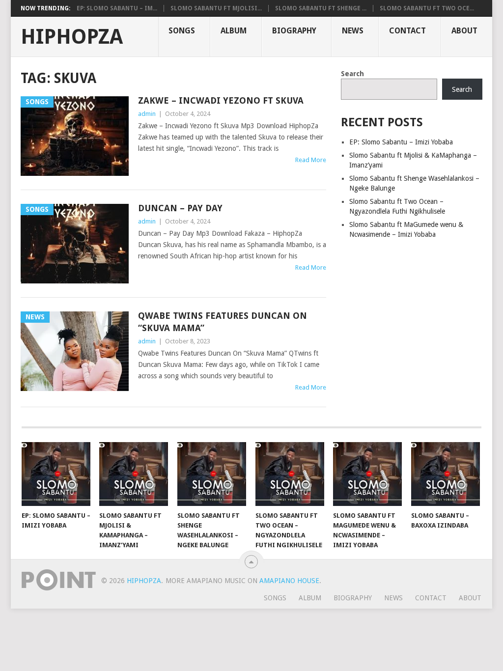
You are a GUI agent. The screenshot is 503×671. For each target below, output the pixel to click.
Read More (310, 160)
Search (352, 74)
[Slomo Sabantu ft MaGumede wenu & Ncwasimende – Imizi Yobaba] (367, 474)
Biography (294, 30)
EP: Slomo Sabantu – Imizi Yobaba (401, 142)
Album (234, 30)
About (464, 30)
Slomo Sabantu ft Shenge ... (320, 8)
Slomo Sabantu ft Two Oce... (427, 8)
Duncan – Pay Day (180, 208)
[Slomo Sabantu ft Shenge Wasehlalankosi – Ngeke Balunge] (211, 474)
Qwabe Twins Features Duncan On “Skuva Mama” (222, 321)
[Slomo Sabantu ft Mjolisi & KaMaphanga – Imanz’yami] (133, 474)
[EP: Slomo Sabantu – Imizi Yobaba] (56, 474)
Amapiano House (289, 581)
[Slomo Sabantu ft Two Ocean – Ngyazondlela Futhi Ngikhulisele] (289, 474)
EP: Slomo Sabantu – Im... (117, 8)
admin (147, 113)
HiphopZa (72, 37)
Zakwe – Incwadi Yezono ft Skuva (221, 100)
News (352, 30)
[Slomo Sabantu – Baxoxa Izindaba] (445, 474)
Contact (407, 30)
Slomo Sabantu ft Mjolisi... (216, 8)
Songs (181, 30)
